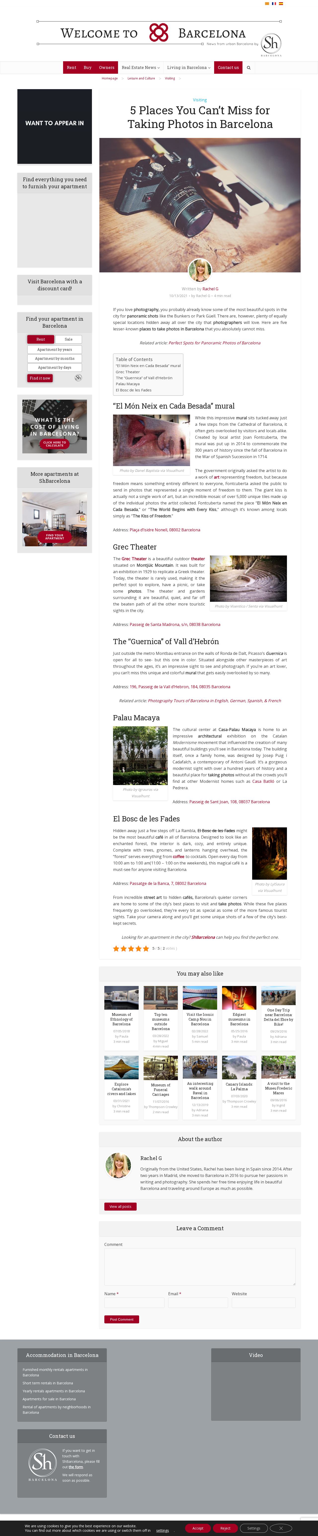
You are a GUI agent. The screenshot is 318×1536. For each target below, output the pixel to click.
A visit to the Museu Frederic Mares (278, 1088)
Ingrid (281, 1105)
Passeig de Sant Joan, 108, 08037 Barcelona (229, 801)
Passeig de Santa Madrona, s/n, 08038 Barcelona (175, 624)
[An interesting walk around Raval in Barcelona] (200, 1066)
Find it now (40, 378)
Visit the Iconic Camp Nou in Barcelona (200, 1019)
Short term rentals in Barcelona (48, 1383)
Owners (106, 67)
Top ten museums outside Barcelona (161, 1021)
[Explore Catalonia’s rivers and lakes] (121, 1067)
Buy (88, 67)
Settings (253, 1528)
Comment (113, 1244)
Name (111, 1293)
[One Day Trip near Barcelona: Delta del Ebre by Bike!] (278, 995)
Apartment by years (54, 349)
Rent (71, 67)
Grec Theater (128, 371)
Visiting (200, 100)
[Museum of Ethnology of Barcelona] (121, 997)
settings (162, 1530)
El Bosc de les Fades (134, 389)
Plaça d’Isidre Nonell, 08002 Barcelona (165, 530)
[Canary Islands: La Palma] (239, 1067)
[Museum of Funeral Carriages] (161, 1067)
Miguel (163, 1041)
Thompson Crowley (163, 1107)
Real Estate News (139, 67)
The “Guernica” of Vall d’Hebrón (144, 377)
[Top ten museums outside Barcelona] (161, 997)
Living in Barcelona (187, 67)
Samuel (202, 1036)
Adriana (281, 1036)
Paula (123, 1036)
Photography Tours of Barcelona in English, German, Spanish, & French (214, 700)
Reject (225, 1528)
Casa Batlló (263, 781)
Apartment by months (55, 358)
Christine (123, 1106)
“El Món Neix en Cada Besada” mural (148, 365)
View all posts (120, 1206)
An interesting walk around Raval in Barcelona (200, 1090)
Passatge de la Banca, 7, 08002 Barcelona (168, 883)
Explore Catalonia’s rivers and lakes (121, 1089)
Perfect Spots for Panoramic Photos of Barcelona (214, 343)
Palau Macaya (128, 383)
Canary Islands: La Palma (239, 1086)
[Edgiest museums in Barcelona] (239, 997)
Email (174, 1293)
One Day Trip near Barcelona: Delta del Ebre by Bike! (278, 1017)
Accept (198, 1528)
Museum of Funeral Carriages (160, 1090)
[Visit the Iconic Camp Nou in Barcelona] (200, 997)
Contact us (228, 67)
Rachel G (210, 289)
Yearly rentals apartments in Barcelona (54, 1391)
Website (239, 1293)
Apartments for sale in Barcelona (49, 1399)
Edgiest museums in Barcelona (239, 1019)
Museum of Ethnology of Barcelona (121, 1019)
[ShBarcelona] (159, 34)
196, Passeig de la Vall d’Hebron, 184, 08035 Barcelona (180, 686)
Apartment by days (54, 367)
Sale (69, 339)
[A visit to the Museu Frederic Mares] (278, 1066)
